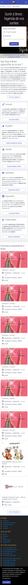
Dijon (4, 538)
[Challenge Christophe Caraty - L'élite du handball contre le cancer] (14, 486)
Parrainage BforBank (9, 564)
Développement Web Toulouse (12, 558)
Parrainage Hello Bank (9, 560)
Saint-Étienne (7, 540)
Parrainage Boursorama (10, 549)
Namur (5, 534)
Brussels (5, 536)
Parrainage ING (7, 553)
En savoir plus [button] (6, 578)
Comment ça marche (9, 522)
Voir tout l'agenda (14, 97)
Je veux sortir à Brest (9, 28)
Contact (5, 528)
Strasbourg (6, 542)
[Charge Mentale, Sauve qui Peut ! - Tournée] (14, 451)
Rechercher (14, 44)
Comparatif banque (9, 566)
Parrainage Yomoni (8, 562)
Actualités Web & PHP (9, 548)
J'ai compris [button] (6, 582)
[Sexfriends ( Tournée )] (14, 259)
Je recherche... (7, 36)
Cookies (5, 526)
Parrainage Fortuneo (9, 551)
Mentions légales (8, 524)
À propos (6, 521)
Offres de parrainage (9, 555)
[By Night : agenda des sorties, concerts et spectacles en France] (14, 2)
